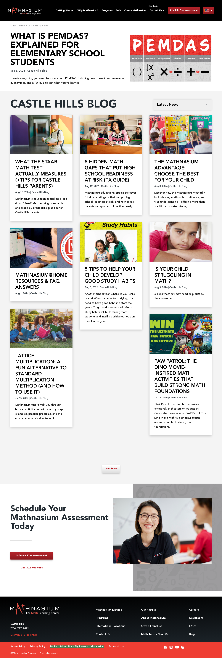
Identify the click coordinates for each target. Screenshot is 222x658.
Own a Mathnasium (135, 10)
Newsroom (196, 618)
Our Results (148, 609)
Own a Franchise (151, 626)
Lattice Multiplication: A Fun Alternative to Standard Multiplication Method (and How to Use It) (41, 374)
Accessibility (17, 646)
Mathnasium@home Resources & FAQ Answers (41, 281)
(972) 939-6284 (19, 627)
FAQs (192, 626)
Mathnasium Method (109, 609)
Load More (111, 468)
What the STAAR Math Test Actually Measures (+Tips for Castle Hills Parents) (40, 174)
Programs (107, 10)
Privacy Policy (37, 646)
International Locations (110, 626)
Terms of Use (116, 646)
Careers (194, 609)
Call (32, 568)
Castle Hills (33, 26)
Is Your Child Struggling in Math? (172, 275)
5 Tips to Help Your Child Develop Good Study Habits (110, 275)
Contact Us (103, 634)
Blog (192, 634)
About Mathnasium (153, 618)
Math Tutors (155, 634)
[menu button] (208, 10)
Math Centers (17, 26)
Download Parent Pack (23, 635)
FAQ (118, 10)
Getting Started (65, 10)
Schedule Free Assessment (183, 10)
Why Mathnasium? (87, 10)
